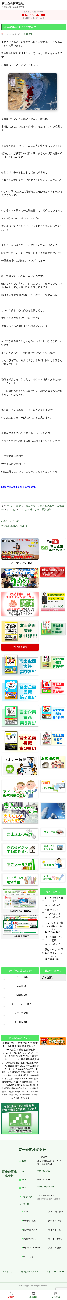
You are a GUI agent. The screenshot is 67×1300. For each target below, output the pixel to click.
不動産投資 (29, 506)
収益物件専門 (20, 1075)
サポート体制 (54, 1229)
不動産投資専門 (46, 506)
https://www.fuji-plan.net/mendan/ (18, 486)
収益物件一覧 (29, 1238)
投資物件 (46, 509)
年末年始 (11, 509)
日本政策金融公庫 (13, 1085)
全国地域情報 (21, 1022)
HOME (26, 1211)
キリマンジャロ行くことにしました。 (54, 925)
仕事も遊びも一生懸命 (25, 1065)
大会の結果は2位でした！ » (15, 525)
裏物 (17, 1078)
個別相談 (20, 1062)
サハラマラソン (55, 1238)
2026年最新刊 (20, 647)
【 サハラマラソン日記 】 (20, 563)
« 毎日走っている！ (11, 521)
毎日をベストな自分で (54, 900)
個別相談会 (10, 1062)
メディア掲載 (21, 1013)
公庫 (27, 1098)
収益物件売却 (8, 1082)
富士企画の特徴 (55, 1211)
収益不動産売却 (14, 1092)
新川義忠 (12, 1046)
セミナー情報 (21, 977)
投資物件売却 (16, 1088)
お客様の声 (21, 995)
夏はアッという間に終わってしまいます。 (54, 952)
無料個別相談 (29, 1220)
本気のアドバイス (21, 1053)
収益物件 (10, 1078)
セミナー (23, 1078)
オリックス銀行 (21, 1095)
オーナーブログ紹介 (21, 1004)
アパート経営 (14, 506)
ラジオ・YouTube (31, 1247)
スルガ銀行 (31, 1088)
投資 (5, 1095)
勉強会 (11, 1075)
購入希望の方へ (30, 1229)
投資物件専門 (26, 1072)
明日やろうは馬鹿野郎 (23, 1082)
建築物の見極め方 (25, 1069)
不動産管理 (33, 1078)
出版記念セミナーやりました (54, 912)
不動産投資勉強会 (26, 1049)
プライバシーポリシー (54, 1271)
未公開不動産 (14, 1072)
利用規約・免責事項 (29, 1271)
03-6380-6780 (43, 1171)
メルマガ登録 (54, 1247)
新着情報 (28, 34)
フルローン (25, 1092)
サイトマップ (29, 1256)
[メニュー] (61, 5)
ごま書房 (11, 1095)
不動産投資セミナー (27, 1046)
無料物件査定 (54, 1220)
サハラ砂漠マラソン (18, 1098)
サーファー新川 (33, 1095)
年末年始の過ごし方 (29, 509)
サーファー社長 (18, 1059)
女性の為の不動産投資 (30, 1085)
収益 (24, 1088)
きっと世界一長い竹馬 (54, 939)
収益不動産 (6, 1088)
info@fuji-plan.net (45, 1186)
